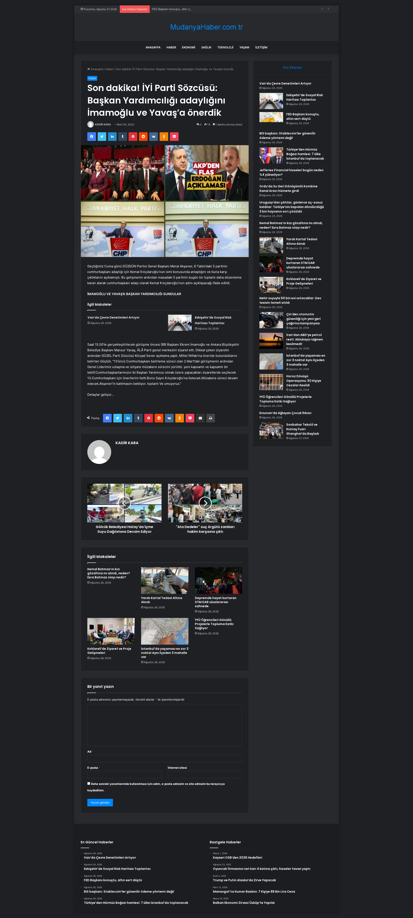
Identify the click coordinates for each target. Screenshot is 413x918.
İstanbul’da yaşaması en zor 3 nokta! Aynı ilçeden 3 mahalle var (164, 653)
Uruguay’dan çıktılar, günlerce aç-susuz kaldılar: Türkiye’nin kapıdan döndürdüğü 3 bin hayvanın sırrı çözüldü (291, 207)
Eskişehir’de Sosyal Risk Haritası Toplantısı (304, 97)
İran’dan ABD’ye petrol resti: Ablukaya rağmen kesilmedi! (304, 339)
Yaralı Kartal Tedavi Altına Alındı (161, 600)
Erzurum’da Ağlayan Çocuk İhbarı (285, 413)
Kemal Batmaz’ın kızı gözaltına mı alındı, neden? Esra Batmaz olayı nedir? (108, 573)
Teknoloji (225, 47)
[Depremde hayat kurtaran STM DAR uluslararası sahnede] (218, 580)
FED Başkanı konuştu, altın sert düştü (177, 9)
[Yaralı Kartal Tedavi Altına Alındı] (164, 580)
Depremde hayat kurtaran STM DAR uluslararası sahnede (215, 602)
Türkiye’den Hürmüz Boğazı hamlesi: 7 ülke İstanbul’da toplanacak (305, 154)
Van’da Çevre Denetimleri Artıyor (114, 317)
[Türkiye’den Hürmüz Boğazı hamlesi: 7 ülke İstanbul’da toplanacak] (271, 155)
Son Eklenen (292, 67)
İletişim (261, 47)
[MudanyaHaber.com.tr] (206, 27)
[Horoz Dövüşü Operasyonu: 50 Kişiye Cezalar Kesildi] (271, 382)
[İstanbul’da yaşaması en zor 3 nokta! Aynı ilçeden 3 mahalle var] (164, 631)
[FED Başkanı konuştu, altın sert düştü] (271, 120)
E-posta (93, 767)
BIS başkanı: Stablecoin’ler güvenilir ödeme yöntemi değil (287, 135)
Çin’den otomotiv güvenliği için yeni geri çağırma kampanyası (303, 318)
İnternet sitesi (177, 767)
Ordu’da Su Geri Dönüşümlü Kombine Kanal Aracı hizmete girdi (288, 188)
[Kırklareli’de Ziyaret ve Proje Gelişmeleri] (111, 631)
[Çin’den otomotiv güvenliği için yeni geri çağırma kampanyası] (271, 320)
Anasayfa (153, 47)
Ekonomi (188, 47)
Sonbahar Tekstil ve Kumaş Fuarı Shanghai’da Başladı (302, 429)
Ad (90, 751)
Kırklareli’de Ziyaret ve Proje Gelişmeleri (109, 651)
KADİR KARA (103, 124)
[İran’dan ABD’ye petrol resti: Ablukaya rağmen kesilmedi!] (271, 341)
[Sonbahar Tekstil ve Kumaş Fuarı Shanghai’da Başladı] (271, 430)
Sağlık (206, 47)
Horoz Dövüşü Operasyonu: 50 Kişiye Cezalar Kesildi (303, 380)
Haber (171, 47)
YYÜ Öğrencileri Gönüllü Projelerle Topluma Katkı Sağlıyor (214, 624)
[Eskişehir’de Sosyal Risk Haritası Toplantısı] (180, 323)
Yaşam (244, 47)
